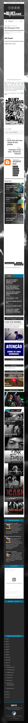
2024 (7, 639)
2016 (7, 660)
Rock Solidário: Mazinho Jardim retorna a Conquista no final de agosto (16, 540)
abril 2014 (9, 680)
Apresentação (10, 3)
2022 (7, 644)
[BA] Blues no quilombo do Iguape (13, 306)
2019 (7, 652)
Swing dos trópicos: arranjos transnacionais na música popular (13, 293)
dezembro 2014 (10, 667)
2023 (7, 641)
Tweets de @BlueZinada (9, 368)
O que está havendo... (13, 321)
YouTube (16, 173)
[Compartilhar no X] (13, 132)
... (18, 276)
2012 (7, 694)
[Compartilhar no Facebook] (14, 132)
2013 (7, 692)
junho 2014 (9, 675)
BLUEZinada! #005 (12, 28)
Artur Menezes (20, 89)
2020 (7, 649)
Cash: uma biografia (10, 499)
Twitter (15, 166)
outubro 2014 (10, 672)
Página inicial (19, 263)
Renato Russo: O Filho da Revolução (11, 485)
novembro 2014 (10, 669)
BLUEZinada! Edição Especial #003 (10, 219)
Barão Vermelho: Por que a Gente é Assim (13, 510)
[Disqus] (14, 243)
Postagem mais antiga (19, 264)
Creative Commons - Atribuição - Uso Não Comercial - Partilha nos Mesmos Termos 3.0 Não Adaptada (14, 708)
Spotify (15, 175)
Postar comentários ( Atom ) (14, 267)
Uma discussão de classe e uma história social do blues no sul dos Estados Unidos (13, 419)
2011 (7, 697)
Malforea (15, 716)
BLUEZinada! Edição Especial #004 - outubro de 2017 (11, 187)
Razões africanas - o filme (12, 298)
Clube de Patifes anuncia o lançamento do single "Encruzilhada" (12, 281)
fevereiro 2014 (10, 688)
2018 (7, 654)
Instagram (16, 171)
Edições (9, 129)
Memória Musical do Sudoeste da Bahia (13, 537)
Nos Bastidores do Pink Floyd (12, 460)
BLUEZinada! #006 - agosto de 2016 (10, 209)
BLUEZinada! (9, 716)
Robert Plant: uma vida (11, 434)
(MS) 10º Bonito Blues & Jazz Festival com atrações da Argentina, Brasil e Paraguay (12, 287)
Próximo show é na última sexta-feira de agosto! (16, 525)
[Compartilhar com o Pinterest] (16, 132)
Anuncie (16, 3)
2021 (7, 646)
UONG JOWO (16, 718)
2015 (7, 662)
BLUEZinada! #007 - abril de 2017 (12, 198)
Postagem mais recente (9, 263)
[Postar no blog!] (11, 132)
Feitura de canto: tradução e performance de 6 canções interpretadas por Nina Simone (13, 310)
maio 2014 (9, 677)
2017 (7, 657)
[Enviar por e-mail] (10, 132)
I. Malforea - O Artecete (11, 551)
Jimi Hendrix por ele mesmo (12, 447)
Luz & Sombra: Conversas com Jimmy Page (13, 472)
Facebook (16, 168)
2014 (7, 665)
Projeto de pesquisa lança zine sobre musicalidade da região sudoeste (16, 554)
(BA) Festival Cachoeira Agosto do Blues (14, 302)
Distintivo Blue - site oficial (12, 523)
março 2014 (9, 683)
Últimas (9, 276)
